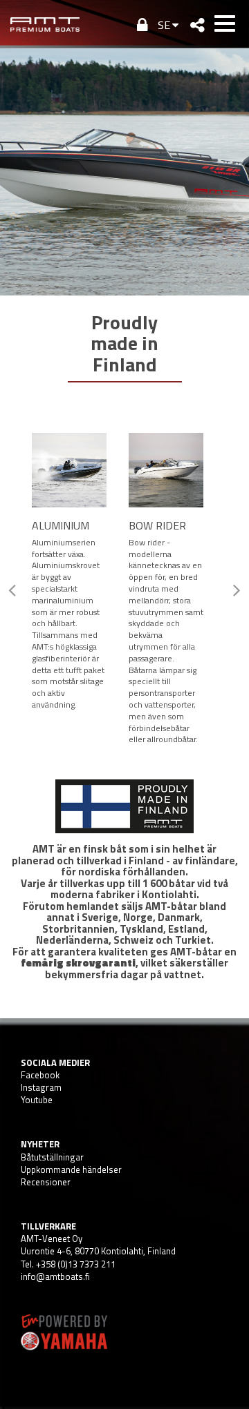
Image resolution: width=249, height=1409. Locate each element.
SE (164, 25)
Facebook (40, 1075)
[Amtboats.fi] (45, 24)
